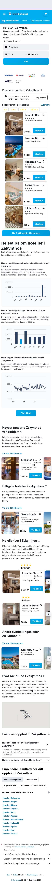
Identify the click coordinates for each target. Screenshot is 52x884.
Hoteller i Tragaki (10, 801)
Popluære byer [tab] (10, 785)
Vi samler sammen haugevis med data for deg (24, 858)
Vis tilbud (39, 130)
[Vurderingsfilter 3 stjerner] (13, 110)
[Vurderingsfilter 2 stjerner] (5, 110)
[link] (26, 233)
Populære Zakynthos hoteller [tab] (33, 785)
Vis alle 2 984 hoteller (12, 453)
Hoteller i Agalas (10, 826)
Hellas (15, 875)
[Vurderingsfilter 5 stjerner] (34, 110)
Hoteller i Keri (8, 830)
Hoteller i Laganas (10, 808)
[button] (4, 13)
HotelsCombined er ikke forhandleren (20, 854)
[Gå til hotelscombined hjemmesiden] (18, 13)
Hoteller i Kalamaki (11, 823)
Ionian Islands (16, 880)
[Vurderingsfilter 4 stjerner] (23, 110)
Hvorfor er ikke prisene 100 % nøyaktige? (22, 863)
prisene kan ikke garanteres (24, 847)
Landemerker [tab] (31, 779)
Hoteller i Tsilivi (9, 812)
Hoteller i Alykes (10, 805)
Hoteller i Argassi (10, 816)
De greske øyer (32, 875)
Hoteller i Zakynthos (11, 798)
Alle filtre (45, 104)
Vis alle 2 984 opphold (12, 643)
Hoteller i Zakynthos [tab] (12, 779)
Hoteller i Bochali (10, 833)
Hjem (8, 875)
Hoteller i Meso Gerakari (13, 819)
